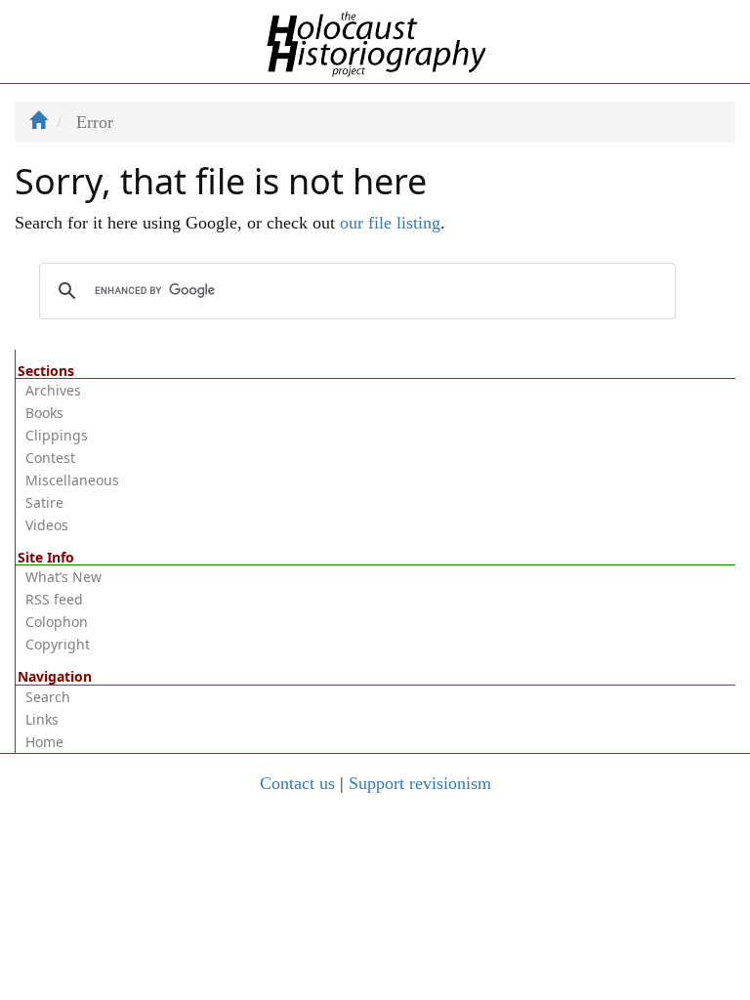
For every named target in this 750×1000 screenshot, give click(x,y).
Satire (44, 502)
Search (47, 697)
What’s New (63, 576)
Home (44, 741)
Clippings (56, 435)
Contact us (297, 783)
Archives (53, 390)
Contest (50, 457)
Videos (46, 525)
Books (44, 412)
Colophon (56, 621)
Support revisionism (420, 783)
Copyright (57, 644)
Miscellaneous (72, 480)
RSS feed (54, 599)
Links (42, 719)
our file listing (390, 222)
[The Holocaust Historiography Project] (375, 40)
